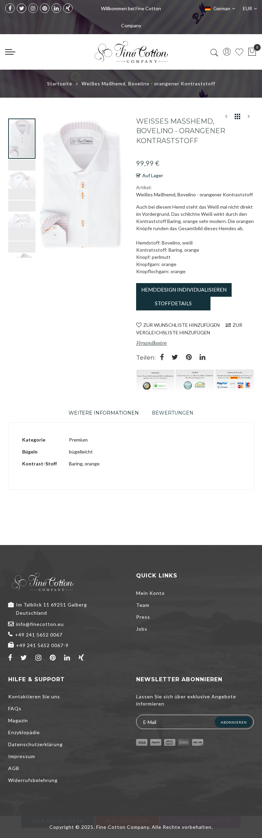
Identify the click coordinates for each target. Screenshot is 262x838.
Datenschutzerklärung (35, 744)
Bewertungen (172, 413)
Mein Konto (150, 593)
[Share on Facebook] (162, 358)
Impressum (21, 756)
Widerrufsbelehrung (33, 780)
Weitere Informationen (104, 413)
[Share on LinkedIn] (202, 358)
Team (142, 605)
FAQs (14, 708)
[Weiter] (248, 118)
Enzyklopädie (24, 732)
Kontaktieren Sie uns (34, 696)
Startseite (59, 83)
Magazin (18, 720)
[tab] (104, 413)
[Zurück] (226, 118)
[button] (22, 179)
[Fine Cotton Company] (131, 52)
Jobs (141, 629)
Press (143, 617)
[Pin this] (189, 358)
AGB (13, 768)
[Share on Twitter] (175, 358)
